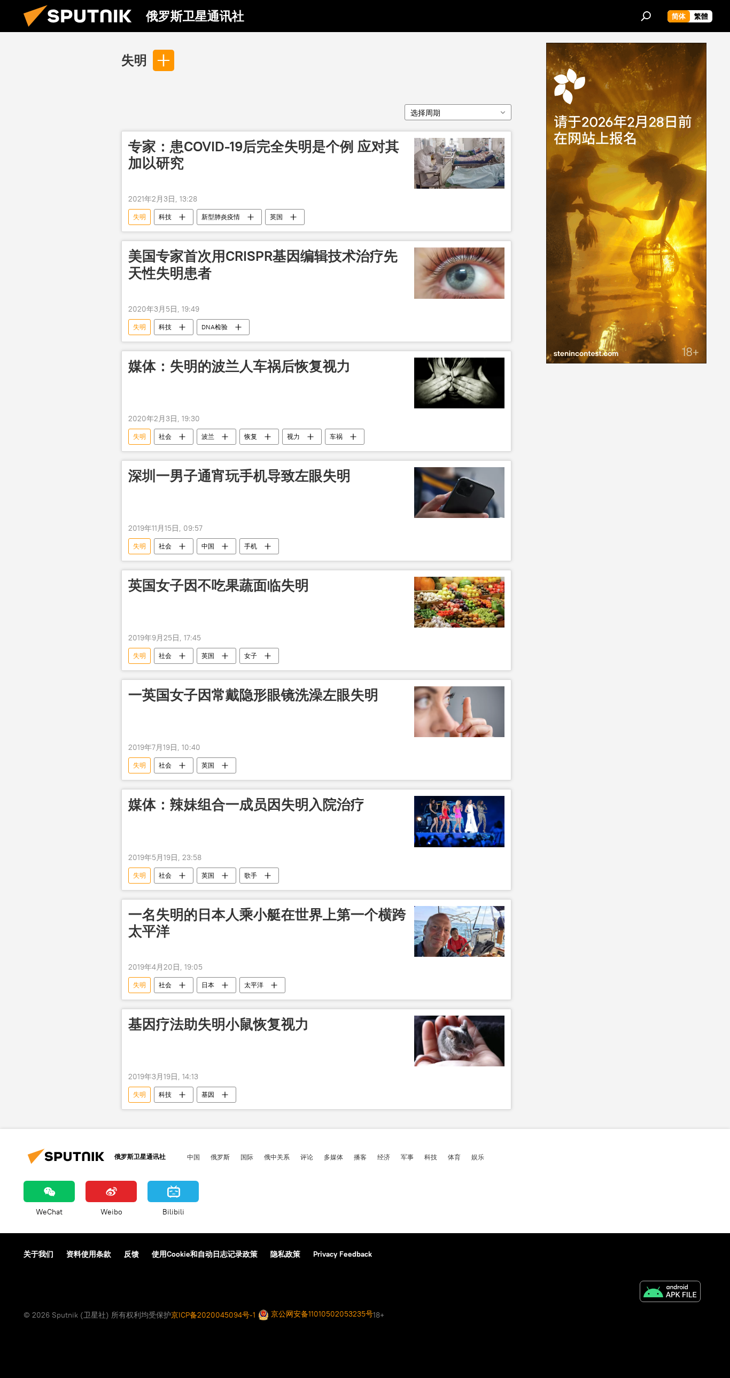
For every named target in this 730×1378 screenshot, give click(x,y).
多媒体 (333, 1157)
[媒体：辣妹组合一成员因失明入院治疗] (459, 821)
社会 (165, 436)
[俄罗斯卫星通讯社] (82, 29)
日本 (207, 985)
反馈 (131, 1254)
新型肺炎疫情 (220, 217)
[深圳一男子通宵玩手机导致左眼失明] (459, 492)
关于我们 (38, 1254)
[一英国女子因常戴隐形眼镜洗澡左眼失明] (459, 711)
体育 (454, 1157)
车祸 (336, 436)
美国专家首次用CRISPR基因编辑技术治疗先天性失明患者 (263, 264)
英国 (276, 217)
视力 (293, 436)
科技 (165, 217)
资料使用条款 (88, 1254)
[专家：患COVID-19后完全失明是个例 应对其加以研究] (459, 163)
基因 (207, 1094)
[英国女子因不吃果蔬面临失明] (459, 602)
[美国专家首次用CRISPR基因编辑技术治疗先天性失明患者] (459, 272)
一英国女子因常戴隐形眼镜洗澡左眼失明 (253, 694)
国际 (246, 1157)
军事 (407, 1157)
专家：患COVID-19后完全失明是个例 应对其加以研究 (263, 155)
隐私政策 (285, 1254)
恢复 (250, 436)
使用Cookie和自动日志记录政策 (205, 1254)
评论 (306, 1157)
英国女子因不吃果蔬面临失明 (218, 585)
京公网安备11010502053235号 (321, 1314)
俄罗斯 (220, 1157)
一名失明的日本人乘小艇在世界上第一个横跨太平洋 (267, 923)
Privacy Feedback (342, 1254)
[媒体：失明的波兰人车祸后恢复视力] (459, 383)
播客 (360, 1157)
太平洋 (253, 985)
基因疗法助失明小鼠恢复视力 (218, 1024)
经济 (383, 1157)
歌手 (250, 875)
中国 (207, 546)
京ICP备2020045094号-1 (213, 1315)
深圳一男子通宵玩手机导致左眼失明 (239, 475)
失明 (134, 60)
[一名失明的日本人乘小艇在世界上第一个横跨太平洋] (459, 931)
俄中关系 (277, 1157)
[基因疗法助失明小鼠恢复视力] (459, 1041)
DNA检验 (214, 327)
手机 (250, 546)
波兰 (207, 436)
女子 (250, 656)
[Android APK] (670, 1293)
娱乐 (477, 1157)
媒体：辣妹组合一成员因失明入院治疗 (246, 804)
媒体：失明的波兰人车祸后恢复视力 (239, 366)
